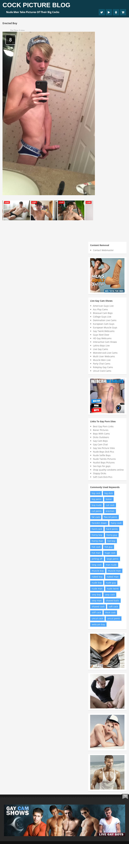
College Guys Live (102, 316)
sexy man (97, 600)
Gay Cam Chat (100, 444)
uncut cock (97, 618)
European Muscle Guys (105, 327)
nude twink (113, 588)
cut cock (110, 505)
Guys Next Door (101, 334)
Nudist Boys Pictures (104, 462)
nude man (97, 588)
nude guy (111, 582)
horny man (97, 540)
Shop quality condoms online (108, 469)
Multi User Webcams (104, 356)
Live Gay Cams (100, 349)
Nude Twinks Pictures (104, 458)
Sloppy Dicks (99, 473)
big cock (96, 493)
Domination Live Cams (104, 320)
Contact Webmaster (103, 250)
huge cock (110, 552)
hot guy (108, 546)
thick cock (110, 612)
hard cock (97, 528)
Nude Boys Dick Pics (103, 451)
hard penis (112, 528)
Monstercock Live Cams (105, 352)
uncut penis (113, 618)
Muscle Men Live (102, 359)
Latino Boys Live (101, 345)
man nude (111, 564)
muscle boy (98, 570)
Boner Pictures (100, 430)
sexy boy (96, 594)
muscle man (114, 570)
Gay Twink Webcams (104, 331)
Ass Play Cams (100, 309)
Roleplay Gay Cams (103, 367)
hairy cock (116, 522)
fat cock (96, 517)
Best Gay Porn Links (103, 426)
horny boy (97, 534)
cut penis (96, 511)
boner (109, 499)
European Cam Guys (103, 323)
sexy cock (110, 594)
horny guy (112, 534)
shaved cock (98, 606)
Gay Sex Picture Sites (104, 448)
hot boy (111, 540)
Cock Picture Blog (36, 5)
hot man (96, 552)
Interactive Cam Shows (105, 341)
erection (110, 511)
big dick (108, 493)
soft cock (113, 606)
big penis (96, 499)
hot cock (96, 546)
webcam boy (98, 624)
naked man (113, 576)
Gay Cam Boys (100, 440)
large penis (112, 558)
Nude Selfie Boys (102, 455)
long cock (96, 564)
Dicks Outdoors (101, 437)
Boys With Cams (101, 433)
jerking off (97, 558)
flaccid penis (110, 517)
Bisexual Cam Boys (103, 313)
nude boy (97, 582)
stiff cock (96, 612)
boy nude (97, 505)
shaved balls (112, 600)
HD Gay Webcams (102, 338)
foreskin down (99, 522)
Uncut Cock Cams (102, 370)
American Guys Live (103, 305)
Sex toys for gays (101, 466)
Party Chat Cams (101, 363)
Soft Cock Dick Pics (102, 476)
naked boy (97, 576)
